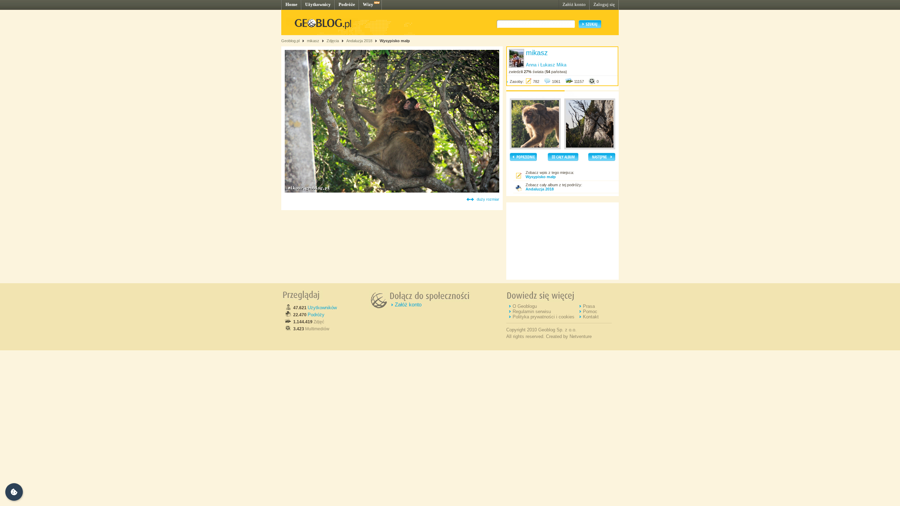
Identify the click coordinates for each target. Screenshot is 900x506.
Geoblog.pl (290, 41)
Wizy (368, 4)
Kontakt (591, 316)
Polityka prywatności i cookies (543, 316)
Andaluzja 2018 (359, 41)
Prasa (589, 306)
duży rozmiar (488, 199)
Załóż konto (574, 4)
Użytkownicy (318, 4)
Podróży (316, 314)
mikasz (313, 41)
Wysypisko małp (395, 41)
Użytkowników (322, 307)
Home (291, 4)
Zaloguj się (604, 4)
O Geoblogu (525, 306)
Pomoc (590, 311)
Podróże (347, 4)
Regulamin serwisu (532, 311)
